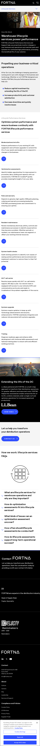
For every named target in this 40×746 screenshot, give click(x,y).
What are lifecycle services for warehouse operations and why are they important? (20, 495)
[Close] (37, 723)
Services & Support (7, 698)
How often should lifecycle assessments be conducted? (19, 529)
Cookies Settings (20, 732)
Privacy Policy (5, 713)
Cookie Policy (5, 707)
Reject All (20, 737)
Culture (3, 685)
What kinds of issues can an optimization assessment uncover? (18, 518)
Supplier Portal (5, 717)
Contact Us (9, 439)
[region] (20, 733)
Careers (3, 688)
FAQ (2, 692)
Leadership (4, 695)
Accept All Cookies (20, 742)
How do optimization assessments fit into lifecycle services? (19, 507)
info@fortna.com (6, 676)
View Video (9, 412)
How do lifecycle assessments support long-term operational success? (19, 539)
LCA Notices (5, 710)
